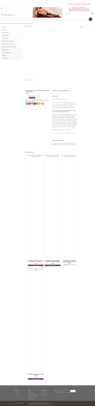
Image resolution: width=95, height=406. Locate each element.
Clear (40, 96)
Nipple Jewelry (5, 49)
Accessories (5, 58)
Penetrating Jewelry (6, 52)
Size (26, 96)
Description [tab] (54, 90)
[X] (35, 103)
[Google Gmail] (40, 103)
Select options (71, 264)
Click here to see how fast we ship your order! (79, 4)
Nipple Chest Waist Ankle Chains (9, 46)
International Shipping (33, 395)
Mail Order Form (31, 397)
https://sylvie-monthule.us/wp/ (8, 15)
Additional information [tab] (64, 90)
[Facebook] (26, 103)
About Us (44, 395)
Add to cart (32, 97)
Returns (16, 393)
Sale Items (4, 26)
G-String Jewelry (6, 35)
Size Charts (30, 399)
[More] (43, 103)
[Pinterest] (29, 103)
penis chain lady (45, 100)
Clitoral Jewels (5, 32)
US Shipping (31, 393)
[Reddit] (37, 103)
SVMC (5, 23)
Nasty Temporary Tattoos (7, 44)
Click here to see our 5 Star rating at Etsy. (79, 10)
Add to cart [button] (36, 265)
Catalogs (4, 55)
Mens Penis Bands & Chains (8, 41)
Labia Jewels (5, 38)
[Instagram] (32, 103)
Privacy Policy (45, 393)
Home (2, 23)
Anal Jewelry (5, 29)
